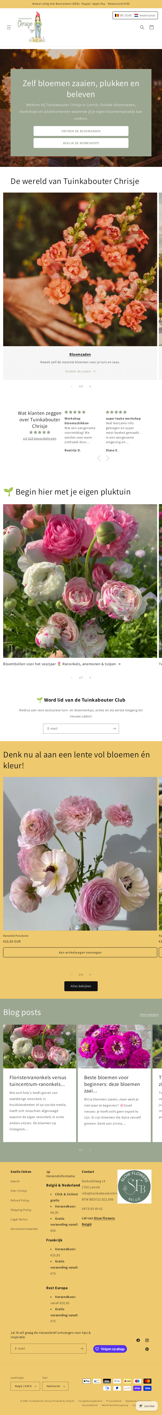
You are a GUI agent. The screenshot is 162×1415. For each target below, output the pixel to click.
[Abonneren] (114, 729)
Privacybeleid (113, 1400)
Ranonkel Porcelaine (15, 936)
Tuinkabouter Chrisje (41, 1400)
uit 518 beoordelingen (40, 438)
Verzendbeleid (90, 1405)
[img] (40, 432)
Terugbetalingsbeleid (90, 1400)
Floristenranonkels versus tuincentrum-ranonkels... (37, 1080)
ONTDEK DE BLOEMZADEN (81, 131)
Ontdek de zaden (78, 371)
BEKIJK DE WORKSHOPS (81, 143)
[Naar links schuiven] (71, 386)
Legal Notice (19, 1219)
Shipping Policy (21, 1210)
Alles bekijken (81, 986)
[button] (9, 27)
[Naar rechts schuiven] (90, 386)
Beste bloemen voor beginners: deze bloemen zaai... (112, 1084)
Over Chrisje (19, 1191)
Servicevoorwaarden (24, 1229)
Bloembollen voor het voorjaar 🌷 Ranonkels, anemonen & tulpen (59, 663)
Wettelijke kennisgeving (115, 1405)
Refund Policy (20, 1200)
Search (15, 1181)
